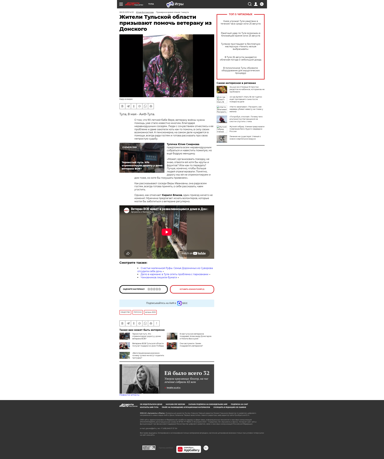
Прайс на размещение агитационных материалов (186, 407)
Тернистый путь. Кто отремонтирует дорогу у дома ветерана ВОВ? (146, 336)
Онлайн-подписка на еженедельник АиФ (207, 404)
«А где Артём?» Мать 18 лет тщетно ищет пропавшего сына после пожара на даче (246, 99)
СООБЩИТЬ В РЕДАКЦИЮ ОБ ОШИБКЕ (229, 407)
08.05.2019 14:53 (126, 12)
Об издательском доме (151, 404)
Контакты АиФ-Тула (149, 407)
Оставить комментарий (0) (192, 289)
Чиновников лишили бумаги (159, 277)
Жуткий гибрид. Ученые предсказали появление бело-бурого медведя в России (247, 128)
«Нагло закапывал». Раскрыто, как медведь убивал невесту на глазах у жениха (246, 109)
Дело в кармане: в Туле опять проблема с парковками (174, 274)
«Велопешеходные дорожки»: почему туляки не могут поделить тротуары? (148, 355)
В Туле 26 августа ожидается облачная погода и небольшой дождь (240, 58)
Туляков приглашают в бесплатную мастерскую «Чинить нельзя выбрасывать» (240, 46)
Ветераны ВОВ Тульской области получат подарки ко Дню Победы (148, 344)
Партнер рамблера (166, 448)
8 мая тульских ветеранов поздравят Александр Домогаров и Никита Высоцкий (195, 336)
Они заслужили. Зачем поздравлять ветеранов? (191, 344)
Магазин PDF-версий (175, 404)
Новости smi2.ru (129, 394)
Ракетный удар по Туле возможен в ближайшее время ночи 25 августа (240, 34)
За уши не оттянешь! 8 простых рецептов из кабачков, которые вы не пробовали (247, 89)
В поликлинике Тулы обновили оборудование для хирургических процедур (241, 70)
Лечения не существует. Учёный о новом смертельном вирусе (245, 137)
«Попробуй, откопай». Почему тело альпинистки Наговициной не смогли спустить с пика (246, 119)
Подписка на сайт (239, 404)
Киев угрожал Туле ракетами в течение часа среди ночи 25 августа (241, 22)
